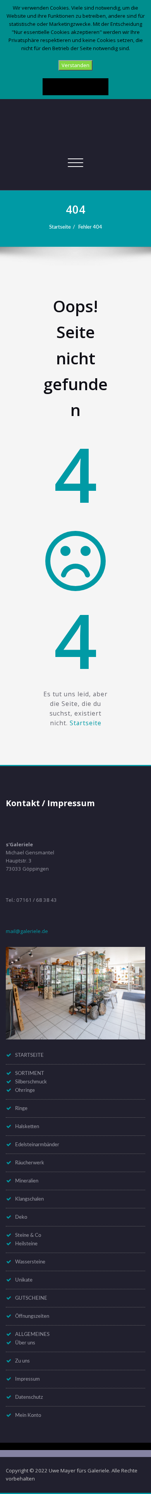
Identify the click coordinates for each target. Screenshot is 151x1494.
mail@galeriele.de (27, 931)
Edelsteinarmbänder (37, 1144)
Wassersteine (30, 1262)
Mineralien (26, 1181)
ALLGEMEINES (32, 1334)
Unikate (24, 1280)
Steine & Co (28, 1235)
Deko (21, 1217)
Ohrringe (25, 1090)
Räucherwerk (29, 1163)
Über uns (25, 1343)
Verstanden (75, 65)
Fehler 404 (90, 227)
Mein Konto (28, 1415)
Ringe (21, 1108)
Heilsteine (26, 1243)
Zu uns (22, 1361)
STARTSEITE (29, 1055)
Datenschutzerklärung (75, 86)
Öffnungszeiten (32, 1316)
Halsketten (27, 1126)
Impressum (27, 1379)
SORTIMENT (29, 1073)
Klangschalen (29, 1199)
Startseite (60, 227)
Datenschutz (29, 1397)
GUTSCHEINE (31, 1298)
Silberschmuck (31, 1082)
